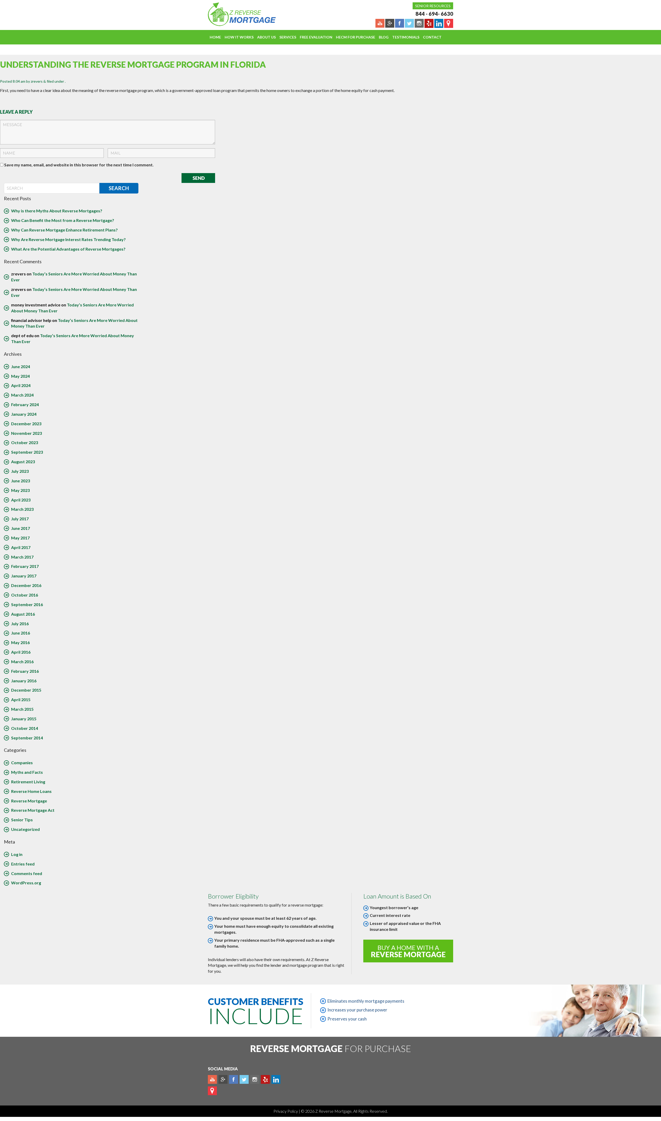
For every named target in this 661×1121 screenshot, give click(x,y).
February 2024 (25, 404)
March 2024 (22, 394)
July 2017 (20, 518)
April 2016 (20, 652)
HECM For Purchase (355, 37)
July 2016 (20, 623)
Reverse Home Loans (31, 791)
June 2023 (20, 480)
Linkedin (275, 1079)
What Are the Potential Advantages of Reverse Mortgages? (68, 248)
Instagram (254, 1079)
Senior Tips (22, 819)
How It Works (239, 37)
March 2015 (22, 709)
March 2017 (22, 556)
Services (287, 37)
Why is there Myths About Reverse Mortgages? (56, 210)
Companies (22, 762)
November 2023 (26, 433)
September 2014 (27, 737)
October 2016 (24, 594)
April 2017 (20, 547)
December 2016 (26, 585)
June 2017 (20, 528)
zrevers (37, 81)
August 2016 (23, 614)
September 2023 (27, 452)
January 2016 (23, 680)
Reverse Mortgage (29, 800)
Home (215, 37)
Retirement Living (28, 781)
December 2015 (26, 689)
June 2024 (20, 366)
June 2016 (20, 632)
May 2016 (20, 642)
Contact (432, 37)
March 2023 (22, 509)
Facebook (233, 1079)
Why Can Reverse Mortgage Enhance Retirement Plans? (64, 229)
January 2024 (23, 414)
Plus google (222, 1079)
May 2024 (20, 376)
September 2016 (27, 604)
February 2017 (25, 566)
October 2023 (24, 442)
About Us (266, 37)
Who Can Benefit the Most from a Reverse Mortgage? (62, 220)
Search (119, 188)
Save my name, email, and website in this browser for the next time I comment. (79, 164)
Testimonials (405, 37)
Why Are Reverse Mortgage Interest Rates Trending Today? (68, 239)
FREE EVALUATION (316, 37)
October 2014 (24, 728)
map (212, 1090)
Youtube (212, 1079)
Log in (16, 854)
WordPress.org (26, 882)
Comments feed (26, 873)
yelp (265, 1079)
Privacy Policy (286, 1111)
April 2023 (20, 499)
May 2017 (20, 537)
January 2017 (23, 575)
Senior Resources (433, 6)
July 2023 (20, 471)
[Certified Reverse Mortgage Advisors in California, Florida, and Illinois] (236, 14)
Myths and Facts (27, 772)
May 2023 (20, 490)
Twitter (244, 1079)
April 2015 (20, 699)
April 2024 (20, 385)
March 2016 (22, 661)
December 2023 (26, 423)
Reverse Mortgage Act (32, 810)
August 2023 (23, 461)
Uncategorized (25, 829)
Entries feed (23, 863)
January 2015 (23, 718)
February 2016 (25, 671)
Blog (384, 37)
